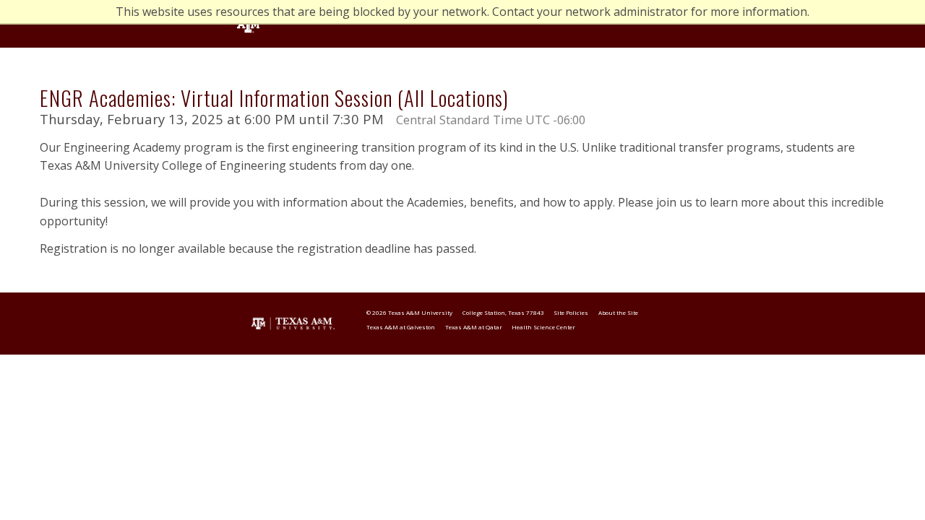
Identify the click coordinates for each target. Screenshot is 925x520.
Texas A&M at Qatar (473, 327)
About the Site (618, 312)
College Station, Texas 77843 (503, 312)
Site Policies (571, 312)
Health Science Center (543, 327)
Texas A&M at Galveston (400, 327)
